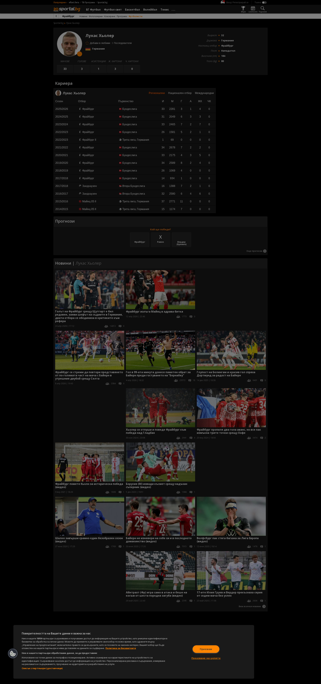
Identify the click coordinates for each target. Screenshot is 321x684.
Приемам (206, 649)
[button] (13, 653)
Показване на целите (206, 658)
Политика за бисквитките (120, 648)
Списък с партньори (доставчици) (42, 668)
